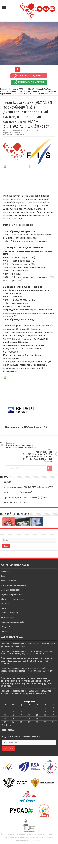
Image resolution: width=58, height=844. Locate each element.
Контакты (4, 631)
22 (37, 718)
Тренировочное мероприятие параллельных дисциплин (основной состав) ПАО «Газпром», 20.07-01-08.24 (26, 692)
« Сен (3, 725)
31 (53, 722)
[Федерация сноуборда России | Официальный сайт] (29, 10)
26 (13, 722)
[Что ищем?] (49, 468)
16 (45, 715)
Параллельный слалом (11, 133)
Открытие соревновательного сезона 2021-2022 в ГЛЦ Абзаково (21, 445)
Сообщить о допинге (30, 75)
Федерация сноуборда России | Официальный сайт (27, 834)
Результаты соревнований (11, 594)
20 (21, 718)
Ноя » (8, 725)
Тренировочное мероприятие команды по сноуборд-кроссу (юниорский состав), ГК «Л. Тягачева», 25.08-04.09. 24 (27, 671)
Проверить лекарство (30, 82)
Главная (3, 89)
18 (5, 718)
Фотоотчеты (5, 604)
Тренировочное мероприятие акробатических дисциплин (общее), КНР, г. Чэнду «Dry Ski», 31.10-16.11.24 (27, 652)
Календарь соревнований (11, 590)
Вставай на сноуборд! (9, 613)
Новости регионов (8, 581)
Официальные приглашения (12, 599)
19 (13, 718)
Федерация (5, 571)
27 (21, 722)
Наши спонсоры (7, 617)
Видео (3, 608)
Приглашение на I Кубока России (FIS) (26, 427)
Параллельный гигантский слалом (39, 131)
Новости (12, 89)
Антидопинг (5, 627)
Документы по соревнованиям (13, 585)
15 (37, 715)
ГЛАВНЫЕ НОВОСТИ (27, 89)
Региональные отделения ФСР (13, 622)
